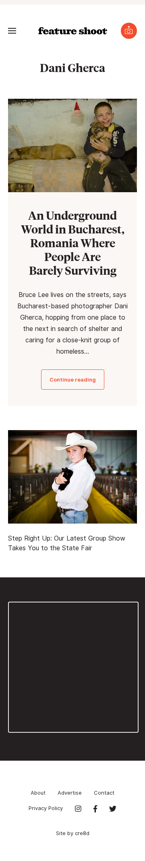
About (38, 792)
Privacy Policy (46, 808)
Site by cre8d (72, 833)
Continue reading (73, 379)
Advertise (70, 792)
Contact (104, 792)
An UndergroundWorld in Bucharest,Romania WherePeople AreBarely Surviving (72, 243)
